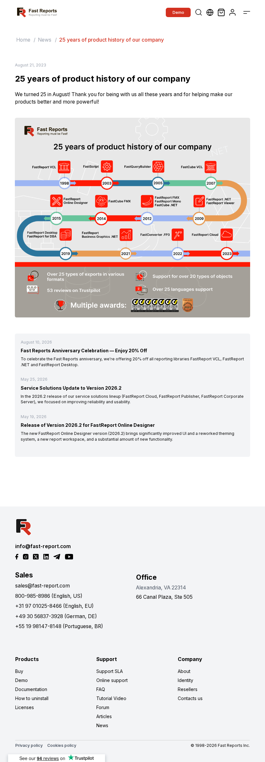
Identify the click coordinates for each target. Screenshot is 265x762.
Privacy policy (29, 745)
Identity (185, 680)
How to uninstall (31, 698)
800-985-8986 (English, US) (48, 596)
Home (23, 40)
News (44, 40)
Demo (178, 12)
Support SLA (109, 671)
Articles (104, 716)
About (184, 671)
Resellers (187, 689)
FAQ (100, 689)
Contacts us (190, 698)
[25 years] (132, 217)
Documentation (31, 689)
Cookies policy (61, 745)
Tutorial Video (111, 698)
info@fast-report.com (43, 546)
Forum (102, 707)
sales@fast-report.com (42, 586)
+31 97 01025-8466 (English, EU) (54, 606)
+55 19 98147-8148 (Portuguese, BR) (59, 626)
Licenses (24, 707)
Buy (19, 671)
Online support (112, 680)
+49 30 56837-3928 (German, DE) (56, 616)
